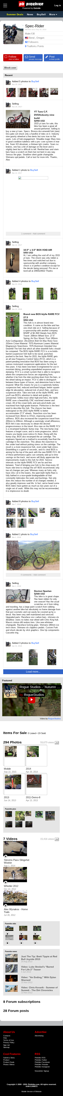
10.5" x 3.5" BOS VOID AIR (37, 250)
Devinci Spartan (43, 591)
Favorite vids (10, 924)
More (52, 14)
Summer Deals (15, 14)
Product (6, 1060)
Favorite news (11, 951)
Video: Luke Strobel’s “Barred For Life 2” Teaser (37, 968)
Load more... (33, 671)
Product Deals (8, 1062)
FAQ (5, 1038)
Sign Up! (6, 1045)
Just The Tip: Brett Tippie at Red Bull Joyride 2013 (39, 957)
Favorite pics (10, 809)
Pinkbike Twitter (41, 1060)
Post (54, 57)
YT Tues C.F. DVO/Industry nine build (44, 114)
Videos (12, 1064)
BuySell (41, 14)
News (30, 14)
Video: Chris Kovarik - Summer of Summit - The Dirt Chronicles (39, 989)
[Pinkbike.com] (31, 4)
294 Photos (12, 742)
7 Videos (10, 839)
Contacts (6, 1036)
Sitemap (6, 1047)
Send (35, 57)
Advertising (39, 1036)
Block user (10, 67)
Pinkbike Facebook (42, 1062)
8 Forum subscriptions (21, 1001)
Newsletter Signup (42, 1071)
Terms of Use (8, 1040)
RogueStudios (34, 694)
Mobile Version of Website (31, 1091)
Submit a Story (9, 1058)
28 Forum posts (16, 1011)
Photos (6, 1064)
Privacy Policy (8, 1042)
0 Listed (32, 733)
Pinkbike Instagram (42, 1067)
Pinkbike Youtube (41, 1064)
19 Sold (42, 733)
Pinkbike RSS (40, 1058)
